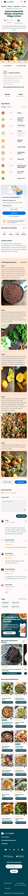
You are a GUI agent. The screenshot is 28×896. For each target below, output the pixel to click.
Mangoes (20, 140)
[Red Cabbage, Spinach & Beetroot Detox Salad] (7, 741)
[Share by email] (25, 62)
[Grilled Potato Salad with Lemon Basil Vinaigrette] (21, 765)
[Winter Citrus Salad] (7, 789)
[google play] (9, 856)
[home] (8, 2)
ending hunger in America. (15, 222)
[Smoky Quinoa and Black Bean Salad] (7, 717)
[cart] (25, 2)
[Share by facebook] (14, 62)
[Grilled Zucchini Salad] (21, 717)
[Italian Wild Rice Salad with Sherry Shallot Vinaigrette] (21, 693)
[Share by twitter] (20, 62)
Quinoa (19, 113)
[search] (22, 2)
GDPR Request (8, 883)
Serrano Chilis (21, 147)
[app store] (19, 856)
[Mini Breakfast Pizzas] (21, 789)
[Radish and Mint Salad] (7, 693)
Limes (19, 178)
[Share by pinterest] (9, 62)
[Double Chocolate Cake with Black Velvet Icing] (11, 660)
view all (24, 641)
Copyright (8, 888)
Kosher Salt (20, 159)
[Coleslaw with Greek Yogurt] (21, 741)
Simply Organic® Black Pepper (22, 166)
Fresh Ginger (21, 152)
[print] (3, 62)
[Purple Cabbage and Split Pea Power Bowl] (7, 765)
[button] (2, 2)
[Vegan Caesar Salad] (21, 813)
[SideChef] (7, 834)
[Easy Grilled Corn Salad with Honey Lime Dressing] (7, 813)
